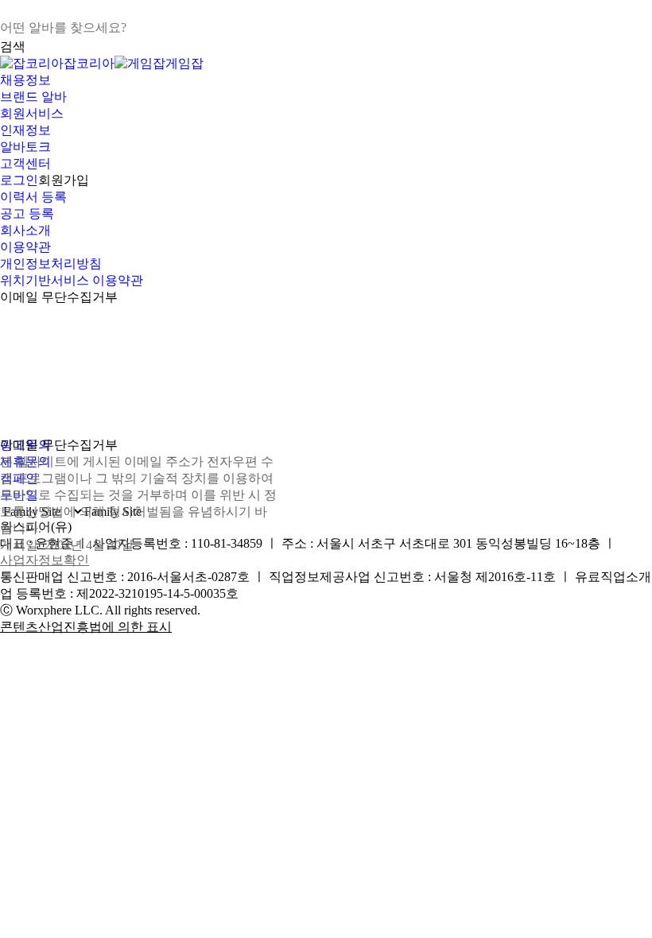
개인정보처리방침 (51, 263)
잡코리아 (89, 63)
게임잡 (184, 63)
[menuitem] (326, 80)
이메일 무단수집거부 (59, 297)
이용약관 (25, 247)
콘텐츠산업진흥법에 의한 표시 (86, 627)
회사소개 (25, 230)
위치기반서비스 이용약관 (71, 280)
